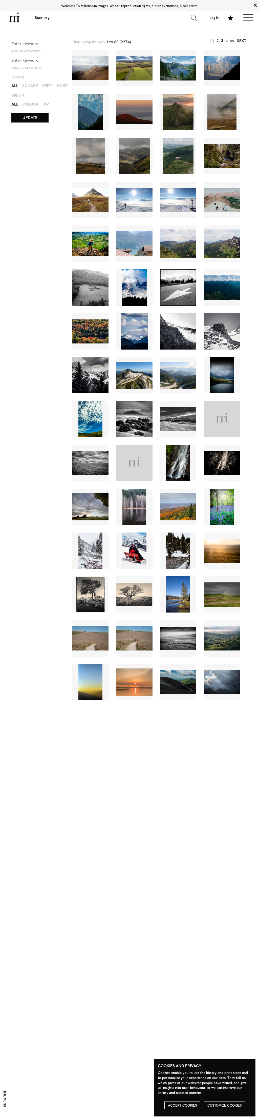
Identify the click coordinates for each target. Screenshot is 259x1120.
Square (30, 85)
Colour (30, 104)
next (241, 41)
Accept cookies (182, 1105)
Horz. (63, 85)
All (14, 85)
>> (232, 41)
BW (45, 104)
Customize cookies (224, 1105)
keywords (26, 51)
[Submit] (194, 18)
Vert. (47, 85)
